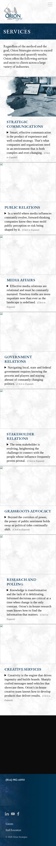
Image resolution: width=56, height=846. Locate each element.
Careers (9, 823)
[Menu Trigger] (50, 4)
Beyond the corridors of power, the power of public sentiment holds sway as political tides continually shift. (27, 523)
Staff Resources (13, 829)
